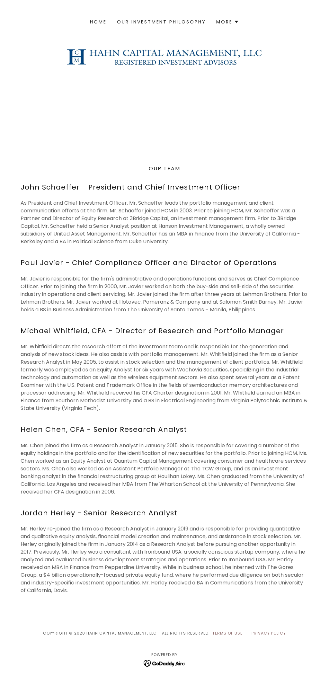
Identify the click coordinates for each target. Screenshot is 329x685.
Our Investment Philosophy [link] (161, 22)
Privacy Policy (269, 633)
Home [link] (98, 22)
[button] (227, 22)
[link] (165, 663)
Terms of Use (228, 633)
